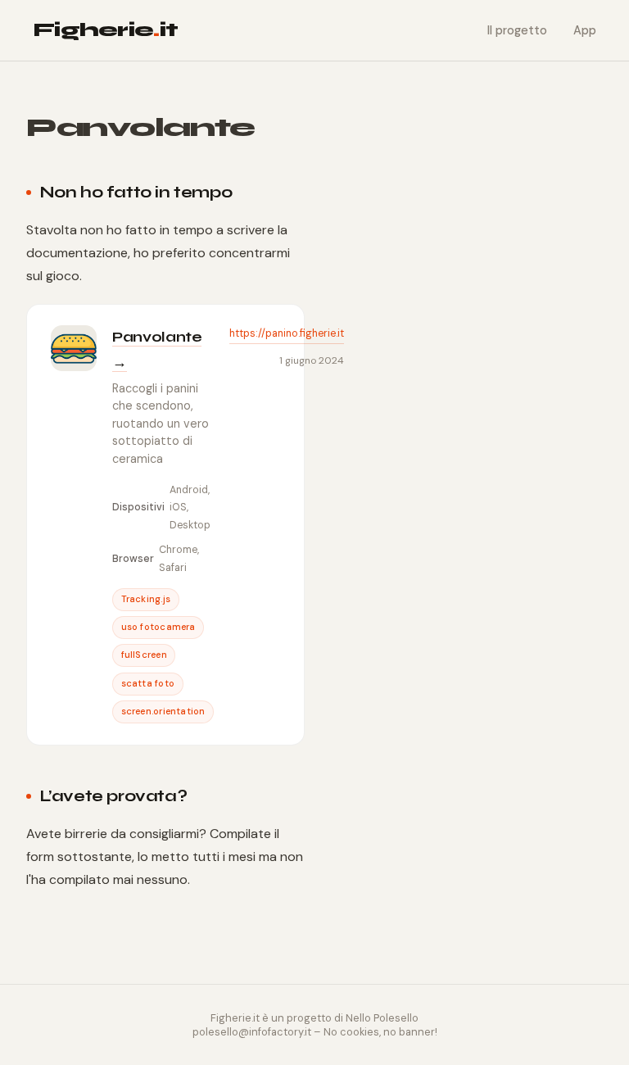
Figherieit (105, 30)
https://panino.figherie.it (286, 333)
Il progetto (517, 30)
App (584, 30)
